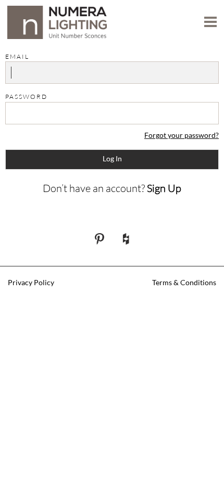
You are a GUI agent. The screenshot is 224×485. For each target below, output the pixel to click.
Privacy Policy (31, 282)
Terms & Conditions (184, 282)
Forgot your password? (181, 135)
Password (26, 96)
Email (17, 56)
